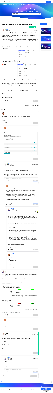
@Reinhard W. (10, 257)
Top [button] (2, 381)
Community (32, 4)
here (13, 362)
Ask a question (43, 24)
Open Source (20, 4)
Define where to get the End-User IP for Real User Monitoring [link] (25, 21)
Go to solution (33, 27)
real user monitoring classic (8, 97)
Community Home (4, 4)
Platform (10, 4)
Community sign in (47, 4)
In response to (11, 165)
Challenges (24, 4)
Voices (29, 4)
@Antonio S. (8, 275)
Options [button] (50, 21)
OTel (16, 4)
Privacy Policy (31, 389)
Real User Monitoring (13, 21)
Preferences (46, 391)
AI (13, 4)
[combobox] (26, 14)
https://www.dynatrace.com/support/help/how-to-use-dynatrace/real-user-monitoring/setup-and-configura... (18, 117)
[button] (43, 389)
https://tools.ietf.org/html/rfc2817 (12, 261)
